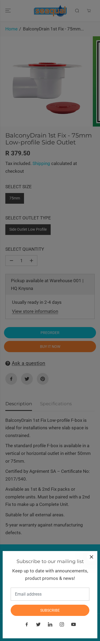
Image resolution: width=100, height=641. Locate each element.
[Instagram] (62, 624)
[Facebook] (27, 624)
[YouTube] (73, 624)
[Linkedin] (50, 624)
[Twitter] (38, 624)
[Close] (91, 557)
